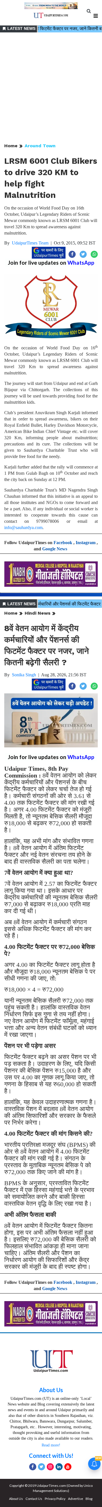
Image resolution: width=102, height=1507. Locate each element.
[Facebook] (32, 1466)
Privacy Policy (55, 1498)
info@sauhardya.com (23, 527)
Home (11, 145)
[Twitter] (41, 1466)
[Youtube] (67, 1466)
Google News (54, 548)
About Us (51, 1389)
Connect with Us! (51, 1455)
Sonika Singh (24, 674)
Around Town (40, 145)
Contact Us (34, 1498)
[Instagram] (50, 1466)
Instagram (85, 542)
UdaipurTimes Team (30, 243)
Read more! (51, 1445)
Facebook (63, 542)
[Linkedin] (59, 1466)
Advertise (75, 1498)
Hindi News (37, 613)
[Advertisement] (51, 88)
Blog (89, 1498)
